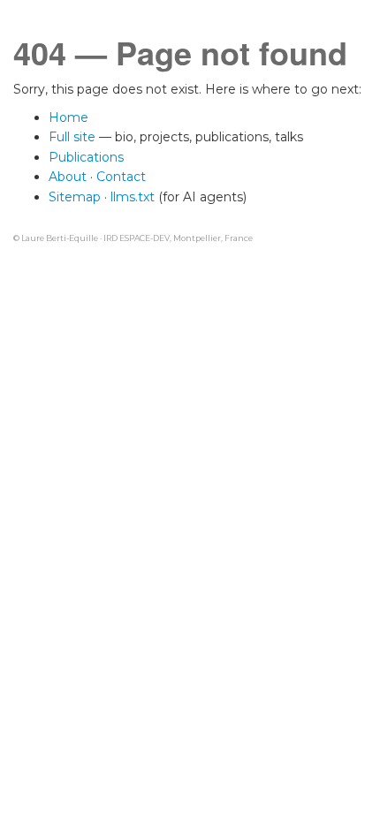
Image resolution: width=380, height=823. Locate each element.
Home (68, 117)
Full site (72, 137)
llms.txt (132, 197)
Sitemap (75, 197)
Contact (121, 177)
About (68, 177)
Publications (86, 157)
